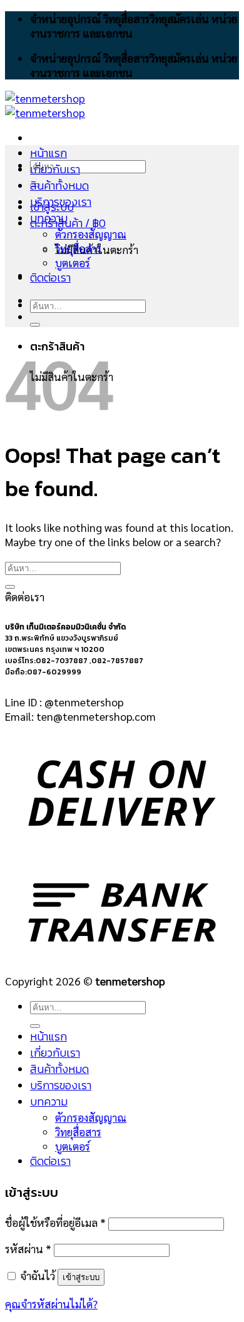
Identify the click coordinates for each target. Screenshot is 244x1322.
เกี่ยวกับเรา (55, 169)
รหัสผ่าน (28, 1248)
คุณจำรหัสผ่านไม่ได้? (51, 1303)
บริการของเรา (60, 202)
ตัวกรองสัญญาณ (90, 233)
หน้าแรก (48, 153)
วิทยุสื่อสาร (78, 248)
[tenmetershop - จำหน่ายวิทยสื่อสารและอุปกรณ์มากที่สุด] (45, 105)
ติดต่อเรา (50, 278)
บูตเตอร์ (72, 262)
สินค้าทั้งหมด (59, 186)
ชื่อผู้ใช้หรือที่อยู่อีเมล (55, 1222)
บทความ (49, 218)
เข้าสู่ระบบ (81, 1277)
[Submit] (35, 325)
